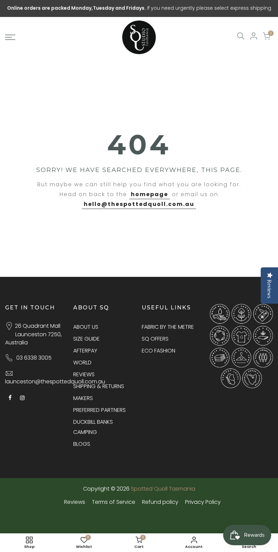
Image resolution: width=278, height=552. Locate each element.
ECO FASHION (158, 351)
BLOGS (81, 444)
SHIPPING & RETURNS (98, 386)
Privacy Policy (203, 502)
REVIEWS (84, 374)
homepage (149, 194)
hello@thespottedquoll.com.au (139, 204)
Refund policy (160, 502)
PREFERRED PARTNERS (99, 410)
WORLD (82, 362)
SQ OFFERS (155, 339)
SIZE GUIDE (86, 339)
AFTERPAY (85, 351)
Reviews (74, 502)
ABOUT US (85, 327)
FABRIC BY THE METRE (168, 327)
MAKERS (83, 398)
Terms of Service (113, 502)
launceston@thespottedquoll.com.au (55, 381)
